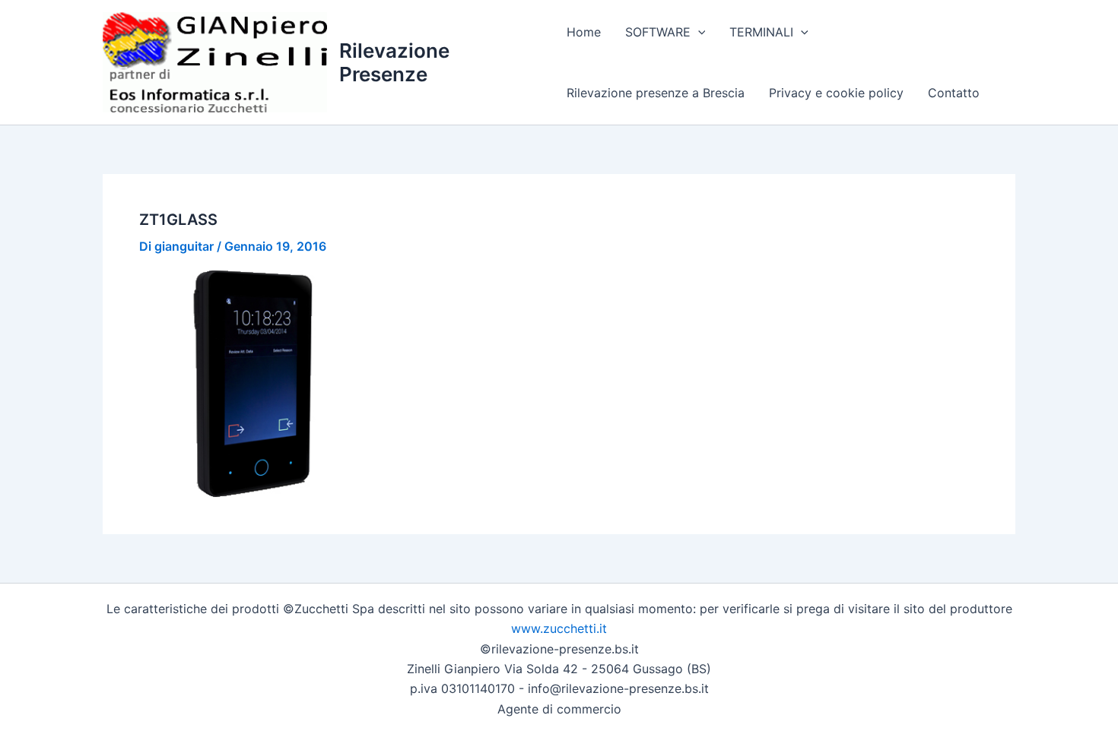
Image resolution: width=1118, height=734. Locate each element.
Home (584, 32)
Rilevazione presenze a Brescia (656, 92)
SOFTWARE (658, 32)
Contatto (954, 92)
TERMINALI (761, 32)
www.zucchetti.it (559, 628)
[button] (698, 32)
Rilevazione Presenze (394, 62)
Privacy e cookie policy (836, 92)
